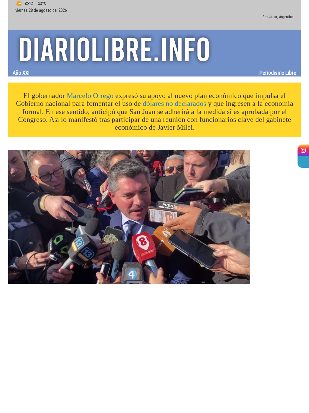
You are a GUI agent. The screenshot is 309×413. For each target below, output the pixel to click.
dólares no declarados (174, 103)
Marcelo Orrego (90, 95)
